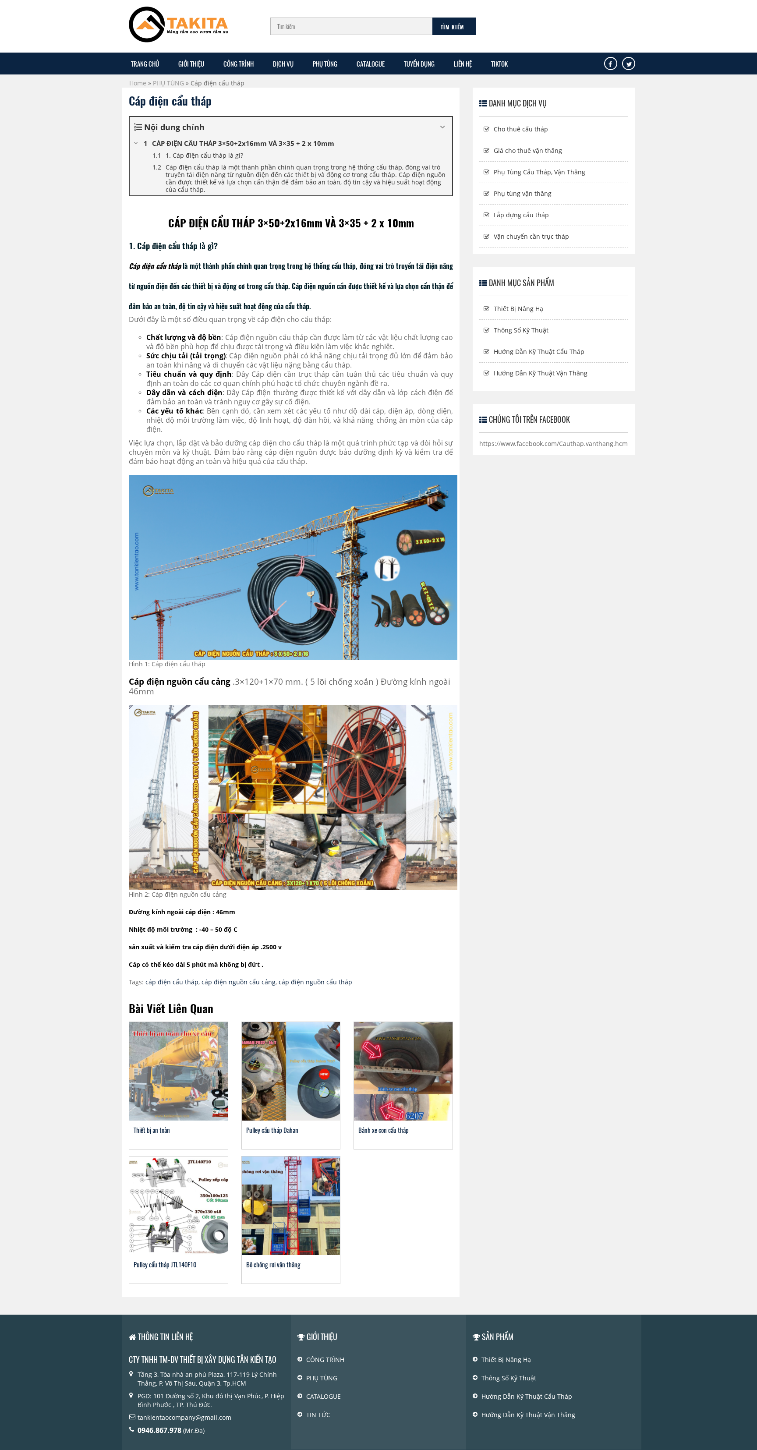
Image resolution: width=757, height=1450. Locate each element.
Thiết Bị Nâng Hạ (518, 308)
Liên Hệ (463, 63)
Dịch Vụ (283, 63)
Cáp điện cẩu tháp (170, 100)
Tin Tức (318, 1415)
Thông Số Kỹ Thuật (521, 330)
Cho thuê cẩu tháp (521, 129)
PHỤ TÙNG (325, 63)
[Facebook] (610, 64)
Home (137, 83)
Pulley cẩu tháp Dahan (272, 1130)
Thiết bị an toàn (152, 1130)
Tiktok (499, 63)
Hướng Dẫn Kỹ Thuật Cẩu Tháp (539, 351)
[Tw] (629, 64)
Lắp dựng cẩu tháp (521, 215)
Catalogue (371, 63)
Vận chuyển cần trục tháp (531, 236)
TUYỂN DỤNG (419, 63)
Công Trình (325, 1359)
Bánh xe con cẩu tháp (383, 1130)
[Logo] (178, 20)
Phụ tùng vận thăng (523, 193)
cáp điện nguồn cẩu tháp (315, 982)
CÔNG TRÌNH (238, 63)
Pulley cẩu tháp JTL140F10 (165, 1264)
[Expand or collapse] (442, 127)
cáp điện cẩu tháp (171, 982)
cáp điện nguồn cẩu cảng (239, 982)
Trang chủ (145, 63)
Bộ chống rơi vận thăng (273, 1264)
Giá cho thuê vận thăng (528, 150)
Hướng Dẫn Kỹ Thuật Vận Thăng (540, 373)
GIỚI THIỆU (191, 63)
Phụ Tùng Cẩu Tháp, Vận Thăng (539, 172)
